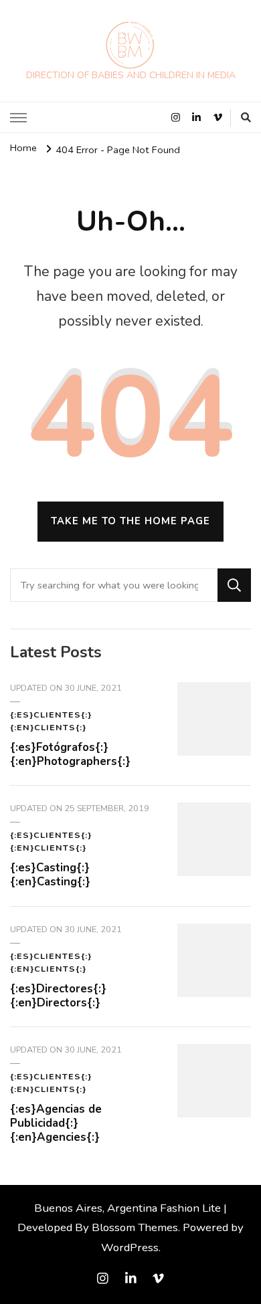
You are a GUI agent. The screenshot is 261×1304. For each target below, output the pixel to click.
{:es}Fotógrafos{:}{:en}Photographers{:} (70, 754)
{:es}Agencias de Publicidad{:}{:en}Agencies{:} (56, 1123)
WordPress (130, 1247)
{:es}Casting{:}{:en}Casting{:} (50, 874)
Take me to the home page (130, 521)
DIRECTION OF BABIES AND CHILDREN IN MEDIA (131, 75)
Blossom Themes (135, 1227)
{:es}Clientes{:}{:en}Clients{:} (51, 721)
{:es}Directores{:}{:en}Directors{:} (58, 995)
